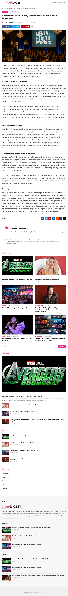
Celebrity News (39, 277)
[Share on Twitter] (46, 218)
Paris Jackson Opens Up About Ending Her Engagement (47, 280)
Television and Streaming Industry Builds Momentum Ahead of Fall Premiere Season (50, 339)
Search (62, 346)
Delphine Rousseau (8, 22)
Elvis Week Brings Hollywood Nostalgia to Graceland (17, 308)
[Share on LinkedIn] (53, 218)
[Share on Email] (64, 218)
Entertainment (6, 277)
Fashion (4, 481)
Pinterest (26, 26)
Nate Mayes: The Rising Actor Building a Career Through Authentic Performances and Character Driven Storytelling (49, 309)
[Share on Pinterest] (49, 218)
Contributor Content (14, 11)
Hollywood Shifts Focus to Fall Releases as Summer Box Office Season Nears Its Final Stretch (38, 575)
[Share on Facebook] (42, 218)
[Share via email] (32, 26)
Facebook (7, 26)
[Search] (65, 3)
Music (3, 484)
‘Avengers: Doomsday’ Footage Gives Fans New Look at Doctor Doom (17, 280)
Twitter (17, 26)
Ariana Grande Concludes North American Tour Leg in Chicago (17, 339)
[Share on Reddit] (57, 218)
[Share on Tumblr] (60, 218)
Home (3, 8)
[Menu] (3, 2)
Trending (5, 11)
